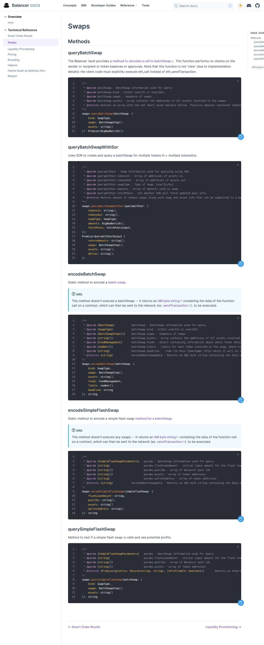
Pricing (12, 54)
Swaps (12, 42)
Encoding (14, 59)
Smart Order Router (20, 35)
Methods (256, 37)
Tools (145, 5)
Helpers (12, 65)
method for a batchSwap (153, 418)
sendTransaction (177, 305)
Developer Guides (103, 5)
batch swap (116, 282)
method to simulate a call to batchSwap (143, 61)
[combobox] (203, 5)
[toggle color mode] (240, 5)
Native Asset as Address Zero (26, 70)
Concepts (69, 5)
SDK (84, 5)
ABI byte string (170, 301)
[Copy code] (241, 137)
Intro (11, 22)
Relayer (12, 76)
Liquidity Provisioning (21, 49)
